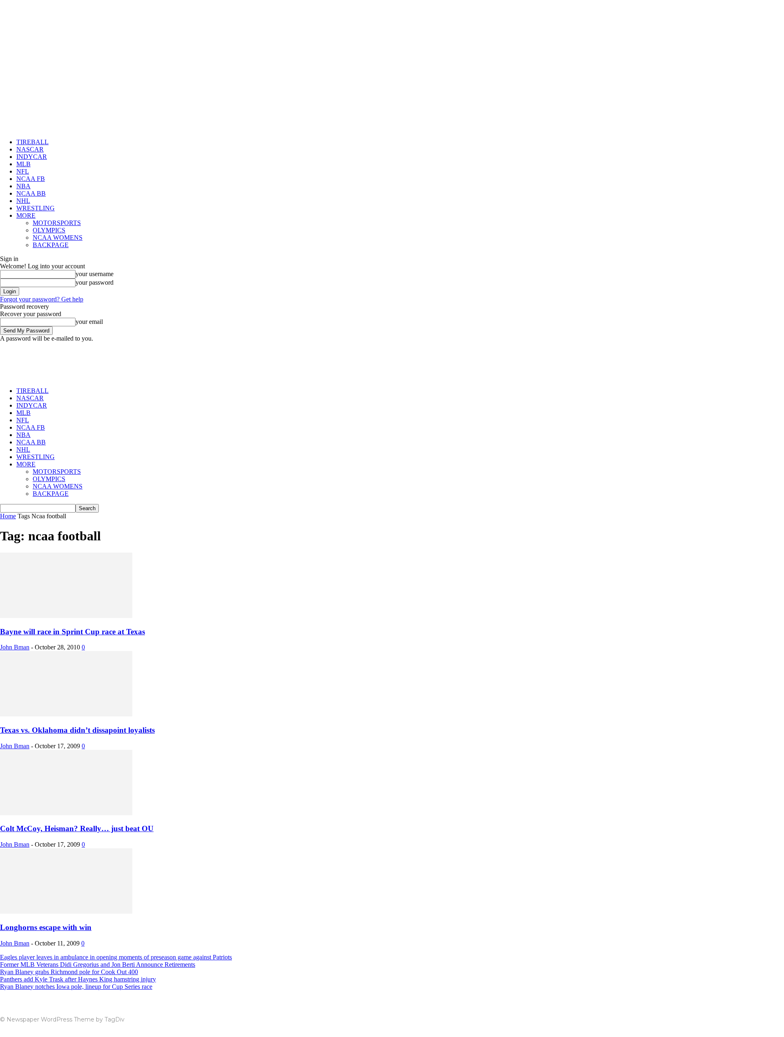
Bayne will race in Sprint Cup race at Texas (72, 631)
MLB (23, 164)
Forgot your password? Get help (41, 299)
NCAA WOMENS (57, 237)
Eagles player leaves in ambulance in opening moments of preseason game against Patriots (116, 957)
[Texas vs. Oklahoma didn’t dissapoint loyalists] (66, 714)
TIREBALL (32, 141)
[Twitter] (762, 1017)
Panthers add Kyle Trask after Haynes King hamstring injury (78, 979)
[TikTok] (747, 1017)
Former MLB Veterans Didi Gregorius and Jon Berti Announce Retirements (97, 964)
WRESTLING (35, 208)
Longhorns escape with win (45, 927)
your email (89, 321)
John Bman (14, 647)
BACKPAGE (51, 244)
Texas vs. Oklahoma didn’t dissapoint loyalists (77, 730)
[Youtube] (778, 1017)
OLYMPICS (49, 230)
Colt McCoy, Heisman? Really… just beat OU (77, 828)
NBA (23, 186)
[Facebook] (716, 1017)
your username (95, 273)
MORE (26, 215)
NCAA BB (31, 193)
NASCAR (30, 149)
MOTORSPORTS (57, 222)
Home (8, 516)
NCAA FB (30, 178)
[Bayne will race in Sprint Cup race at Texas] (66, 615)
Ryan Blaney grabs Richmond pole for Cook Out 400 (69, 971)
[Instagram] (731, 1017)
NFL (22, 171)
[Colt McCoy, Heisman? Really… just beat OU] (66, 813)
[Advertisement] (148, 360)
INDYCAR (31, 156)
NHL (23, 200)
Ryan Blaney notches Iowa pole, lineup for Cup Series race (76, 986)
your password (95, 282)
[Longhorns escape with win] (66, 911)
